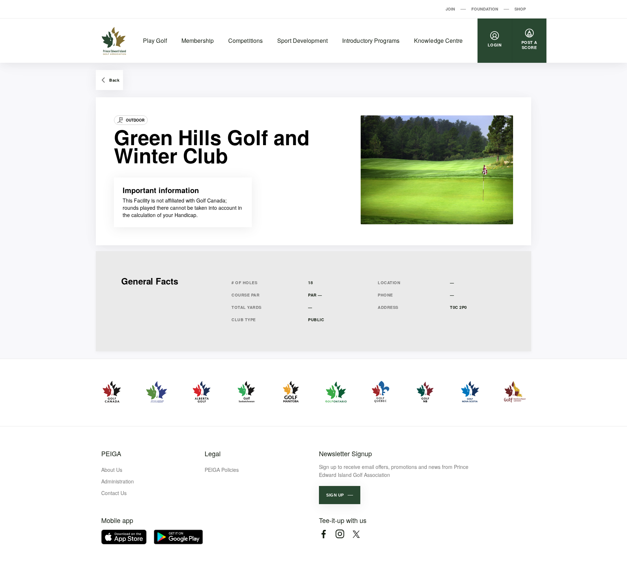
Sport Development (302, 40)
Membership (197, 40)
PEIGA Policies (222, 469)
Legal (213, 453)
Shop (520, 9)
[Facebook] (323, 534)
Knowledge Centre (438, 40)
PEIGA (111, 453)
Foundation (484, 9)
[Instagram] (339, 534)
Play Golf (155, 40)
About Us (111, 469)
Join (450, 9)
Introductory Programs (370, 40)
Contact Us (114, 493)
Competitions (245, 40)
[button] (339, 495)
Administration (117, 481)
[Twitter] (356, 534)
